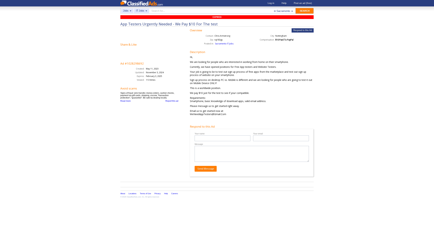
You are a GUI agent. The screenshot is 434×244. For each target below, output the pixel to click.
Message (199, 144)
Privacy (157, 193)
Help (284, 3)
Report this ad (171, 101)
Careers (174, 193)
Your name (200, 134)
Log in (271, 3)
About (122, 193)
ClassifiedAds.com (134, 197)
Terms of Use (145, 193)
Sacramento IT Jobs (224, 43)
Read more (125, 101)
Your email (258, 134)
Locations (132, 193)
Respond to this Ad (302, 30)
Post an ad (303, 3)
